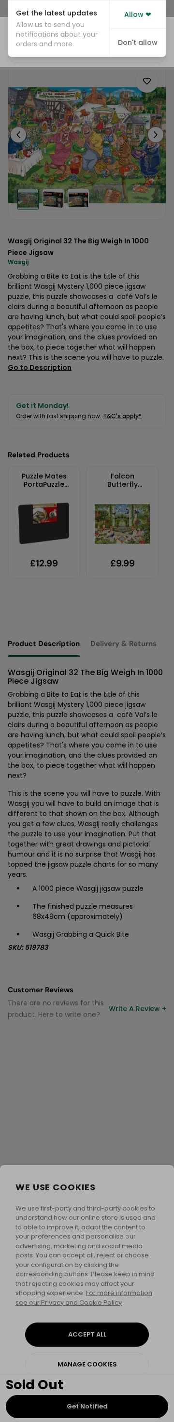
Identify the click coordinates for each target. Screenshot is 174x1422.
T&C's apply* (122, 416)
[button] (58, 28)
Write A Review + (137, 1009)
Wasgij (18, 262)
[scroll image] (28, 199)
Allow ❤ (137, 14)
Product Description (44, 643)
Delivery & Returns (123, 643)
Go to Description (40, 367)
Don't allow (138, 42)
